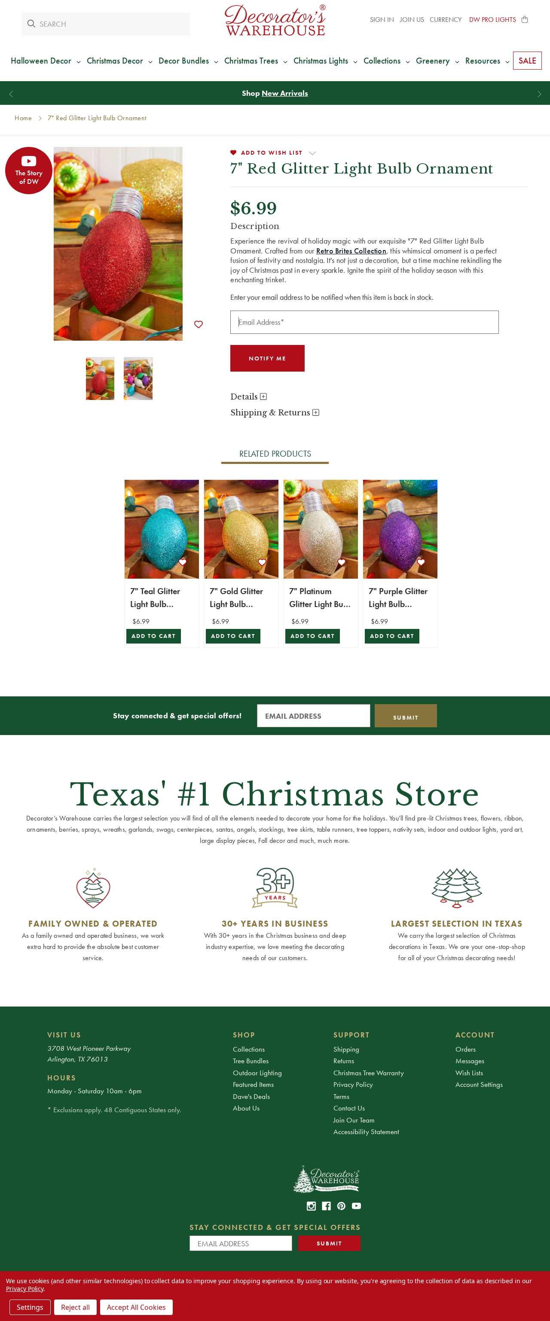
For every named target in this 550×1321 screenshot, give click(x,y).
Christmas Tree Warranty (368, 1072)
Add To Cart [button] (153, 636)
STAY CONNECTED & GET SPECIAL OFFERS (275, 1227)
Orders (465, 1049)
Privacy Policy (353, 1084)
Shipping (346, 1049)
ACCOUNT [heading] (475, 1035)
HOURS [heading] (61, 1078)
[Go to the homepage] (274, 20)
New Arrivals (285, 93)
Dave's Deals (251, 1096)
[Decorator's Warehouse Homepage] (326, 1178)
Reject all (75, 1307)
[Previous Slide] (11, 94)
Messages (469, 1060)
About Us (246, 1108)
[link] (311, 1206)
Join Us (412, 19)
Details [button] (245, 397)
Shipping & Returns (271, 413)
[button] (525, 20)
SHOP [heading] (244, 1035)
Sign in (382, 19)
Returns (343, 1060)
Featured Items (253, 1084)
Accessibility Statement (366, 1131)
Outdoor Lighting (257, 1072)
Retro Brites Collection (351, 251)
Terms (341, 1096)
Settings (30, 1307)
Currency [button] (446, 19)
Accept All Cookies (136, 1307)
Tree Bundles (251, 1060)
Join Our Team (354, 1120)
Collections (249, 1049)
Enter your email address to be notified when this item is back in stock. (332, 297)
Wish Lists (469, 1072)
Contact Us (349, 1108)
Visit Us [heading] (64, 1035)
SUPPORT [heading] (351, 1035)
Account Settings (479, 1084)
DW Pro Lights (492, 19)
